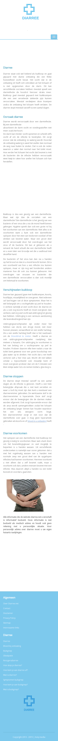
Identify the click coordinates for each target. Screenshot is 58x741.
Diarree (30, 18)
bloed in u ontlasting (37, 421)
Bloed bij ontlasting (12, 646)
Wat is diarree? (10, 675)
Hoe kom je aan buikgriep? (15, 684)
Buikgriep (7, 650)
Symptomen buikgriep (13, 679)
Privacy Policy (9, 618)
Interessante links (11, 627)
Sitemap (7, 622)
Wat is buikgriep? (11, 689)
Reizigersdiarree (10, 660)
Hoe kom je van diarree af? (15, 670)
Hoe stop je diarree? (12, 665)
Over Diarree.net (11, 603)
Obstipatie (8, 655)
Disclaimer (8, 613)
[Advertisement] (29, 55)
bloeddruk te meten (21, 336)
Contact (6, 608)
